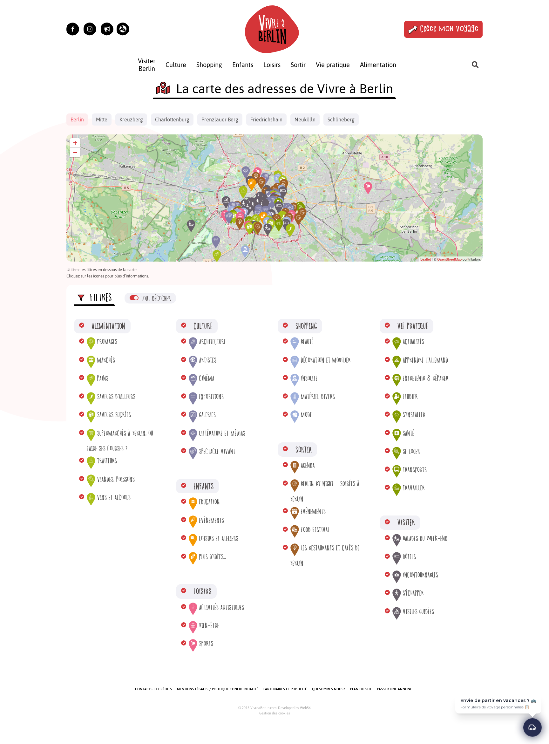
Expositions (211, 396)
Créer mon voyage (449, 29)
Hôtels (409, 557)
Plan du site (361, 689)
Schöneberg (341, 119)
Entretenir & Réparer (426, 378)
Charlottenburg (172, 119)
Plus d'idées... (212, 557)
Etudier (410, 396)
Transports (415, 470)
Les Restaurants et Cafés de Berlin (325, 556)
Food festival (315, 530)
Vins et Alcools (114, 497)
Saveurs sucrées (114, 415)
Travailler (414, 488)
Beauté (307, 342)
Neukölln (305, 119)
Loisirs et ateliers (218, 538)
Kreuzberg (131, 119)
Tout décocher (156, 298)
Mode (306, 415)
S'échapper (413, 593)
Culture (176, 64)
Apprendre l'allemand (425, 360)
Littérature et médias (222, 433)
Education (209, 502)
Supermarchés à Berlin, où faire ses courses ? (120, 441)
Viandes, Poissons (116, 479)
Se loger (411, 451)
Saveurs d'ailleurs (116, 396)
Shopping (209, 64)
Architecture (212, 342)
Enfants (242, 64)
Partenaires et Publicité (285, 689)
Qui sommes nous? (328, 689)
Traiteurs (107, 461)
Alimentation (378, 64)
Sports (206, 643)
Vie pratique (333, 64)
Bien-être (209, 625)
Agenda (308, 465)
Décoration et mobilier (326, 360)
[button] (123, 29)
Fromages (107, 342)
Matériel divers (318, 396)
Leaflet (425, 259)
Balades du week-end (425, 538)
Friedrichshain (266, 119)
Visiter (406, 522)
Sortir (298, 64)
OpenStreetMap (449, 259)
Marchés (106, 360)
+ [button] (75, 143)
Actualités (413, 342)
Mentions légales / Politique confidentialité (217, 689)
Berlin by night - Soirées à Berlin (325, 491)
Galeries (207, 415)
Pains (102, 378)
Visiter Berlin (146, 64)
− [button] (75, 152)
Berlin (77, 119)
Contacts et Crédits (153, 689)
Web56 (305, 708)
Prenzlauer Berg (219, 119)
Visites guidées (418, 611)
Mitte (101, 119)
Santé (408, 433)
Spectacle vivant (217, 451)
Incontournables (420, 575)
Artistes (207, 360)
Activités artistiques (221, 607)
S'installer (414, 415)
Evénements (211, 520)
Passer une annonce (395, 689)
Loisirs (272, 64)
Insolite (309, 378)
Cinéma (206, 378)
